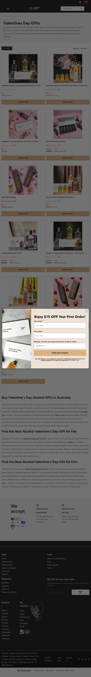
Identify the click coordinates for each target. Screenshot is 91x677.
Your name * (38, 321)
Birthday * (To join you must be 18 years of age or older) (55, 342)
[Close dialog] (86, 311)
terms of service (61, 360)
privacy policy (46, 360)
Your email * (38, 331)
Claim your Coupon (60, 353)
